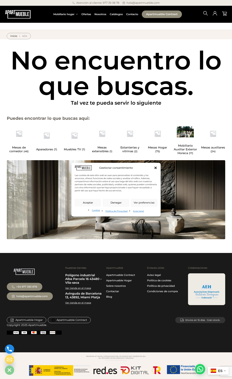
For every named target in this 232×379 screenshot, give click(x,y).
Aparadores (45, 149)
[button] (155, 167)
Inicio (13, 36)
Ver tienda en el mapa (78, 288)
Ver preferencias (144, 202)
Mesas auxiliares (213, 147)
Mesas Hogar (157, 147)
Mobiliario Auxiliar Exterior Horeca (185, 149)
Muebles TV (73, 149)
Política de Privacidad (116, 211)
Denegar (116, 202)
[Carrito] (224, 13)
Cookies (96, 210)
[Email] (9, 359)
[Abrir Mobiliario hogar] (77, 14)
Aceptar (88, 202)
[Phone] (9, 349)
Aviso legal (138, 211)
